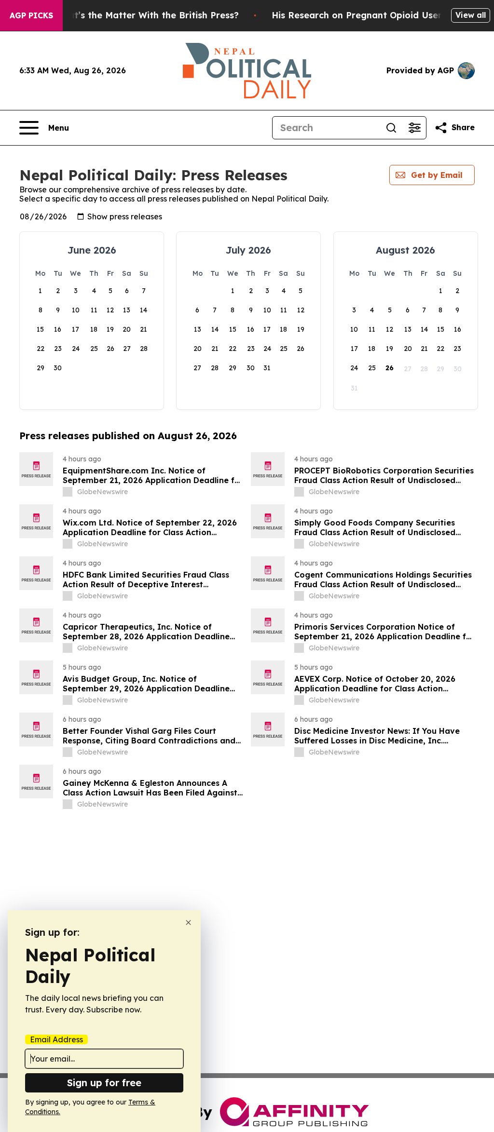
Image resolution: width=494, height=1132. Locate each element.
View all (470, 15)
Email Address (56, 1039)
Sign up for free (104, 1083)
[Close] (188, 922)
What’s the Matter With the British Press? (147, 15)
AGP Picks (31, 15)
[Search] (391, 128)
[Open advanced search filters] (414, 128)
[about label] (67, 492)
